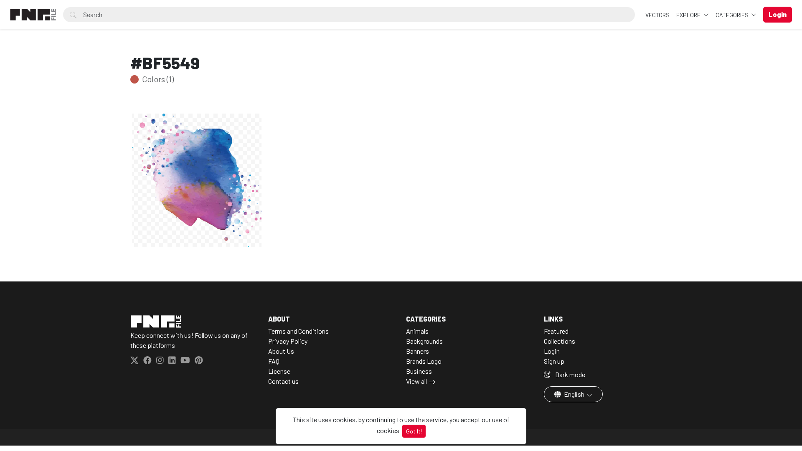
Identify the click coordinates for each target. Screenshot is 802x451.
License (279, 371)
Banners (417, 351)
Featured (556, 331)
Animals (417, 331)
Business (419, 371)
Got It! (414, 431)
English (574, 394)
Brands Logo (424, 361)
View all (416, 381)
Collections (559, 341)
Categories (733, 14)
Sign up (554, 361)
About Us (281, 351)
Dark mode (569, 374)
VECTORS (657, 14)
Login (552, 351)
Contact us (283, 381)
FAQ (273, 361)
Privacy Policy (287, 341)
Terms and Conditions (298, 331)
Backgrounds (424, 341)
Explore (689, 14)
